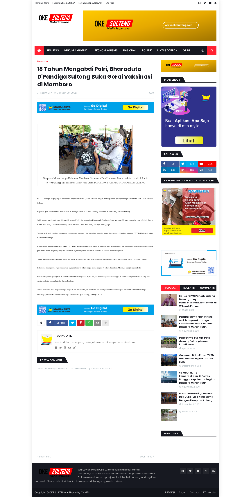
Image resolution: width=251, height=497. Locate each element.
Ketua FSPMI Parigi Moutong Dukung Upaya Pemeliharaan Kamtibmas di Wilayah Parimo (197, 301)
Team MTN (63, 336)
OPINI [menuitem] (186, 50)
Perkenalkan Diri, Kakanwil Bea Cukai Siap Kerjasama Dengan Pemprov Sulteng (196, 397)
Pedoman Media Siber (63, 2)
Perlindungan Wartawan (90, 2)
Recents (189, 287)
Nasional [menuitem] (129, 50)
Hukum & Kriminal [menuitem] (76, 50)
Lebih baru (45, 456)
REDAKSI (170, 492)
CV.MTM (86, 492)
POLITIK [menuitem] (147, 50)
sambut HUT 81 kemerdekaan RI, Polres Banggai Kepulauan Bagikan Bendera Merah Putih (197, 378)
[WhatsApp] (89, 323)
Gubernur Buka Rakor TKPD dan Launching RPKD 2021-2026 (196, 359)
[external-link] (74, 347)
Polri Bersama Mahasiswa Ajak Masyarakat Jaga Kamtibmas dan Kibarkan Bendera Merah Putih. (196, 322)
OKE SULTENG (57, 492)
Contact (194, 492)
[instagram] (65, 347)
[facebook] (56, 347)
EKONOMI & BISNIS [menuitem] (106, 50)
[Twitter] (72, 323)
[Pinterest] (81, 323)
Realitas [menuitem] (52, 50)
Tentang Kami (42, 2)
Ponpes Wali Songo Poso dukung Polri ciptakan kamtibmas (194, 341)
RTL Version (209, 492)
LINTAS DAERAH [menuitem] (167, 50)
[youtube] (69, 347)
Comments (207, 287)
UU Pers (110, 2)
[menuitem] (39, 50)
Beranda (42, 61)
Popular (170, 287)
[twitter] (60, 347)
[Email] (97, 323)
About (182, 492)
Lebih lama (146, 456)
